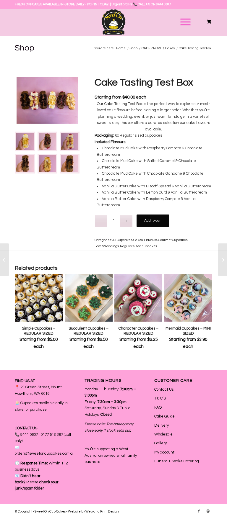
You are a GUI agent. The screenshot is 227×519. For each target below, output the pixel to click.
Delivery (161, 425)
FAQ (158, 407)
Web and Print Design (102, 511)
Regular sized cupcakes (138, 246)
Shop (24, 48)
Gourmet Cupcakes (172, 240)
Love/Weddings (107, 246)
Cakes (138, 240)
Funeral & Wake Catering (176, 461)
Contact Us (164, 389)
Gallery (160, 443)
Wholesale (163, 434)
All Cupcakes (122, 240)
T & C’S (160, 398)
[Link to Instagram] (207, 511)
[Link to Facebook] (198, 511)
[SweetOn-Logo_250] (113, 22)
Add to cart (153, 220)
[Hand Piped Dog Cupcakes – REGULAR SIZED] (4, 259)
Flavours (150, 240)
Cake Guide (164, 416)
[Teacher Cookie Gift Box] (222, 259)
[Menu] (182, 22)
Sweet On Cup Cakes (50, 511)
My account (164, 452)
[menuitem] (184, 22)
